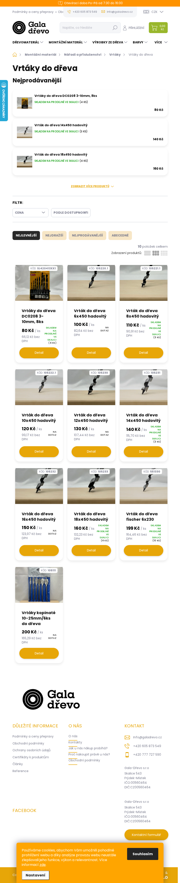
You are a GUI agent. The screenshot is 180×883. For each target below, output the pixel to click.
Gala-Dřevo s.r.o (136, 768)
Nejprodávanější (87, 235)
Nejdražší (54, 235)
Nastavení (35, 875)
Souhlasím (143, 853)
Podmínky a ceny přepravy (33, 12)
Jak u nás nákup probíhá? (88, 748)
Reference (21, 771)
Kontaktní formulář (146, 835)
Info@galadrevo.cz (147, 737)
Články (18, 764)
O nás (72, 736)
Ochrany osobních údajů (31, 750)
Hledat (115, 27)
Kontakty (75, 742)
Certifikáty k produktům (31, 757)
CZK (154, 12)
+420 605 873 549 (147, 746)
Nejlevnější (26, 235)
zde (43, 864)
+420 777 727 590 (147, 754)
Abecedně (120, 235)
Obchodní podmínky (28, 743)
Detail (39, 352)
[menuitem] (28, 42)
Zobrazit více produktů (90, 186)
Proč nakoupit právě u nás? (89, 754)
